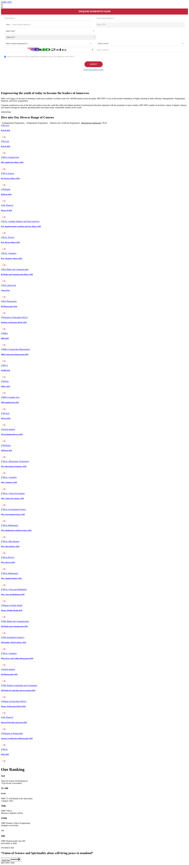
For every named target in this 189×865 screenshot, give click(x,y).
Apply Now (6, 860)
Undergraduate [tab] (13, 123)
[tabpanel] (94, 228)
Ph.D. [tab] (104, 123)
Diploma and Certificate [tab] (65, 123)
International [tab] (91, 123)
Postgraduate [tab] (37, 123)
